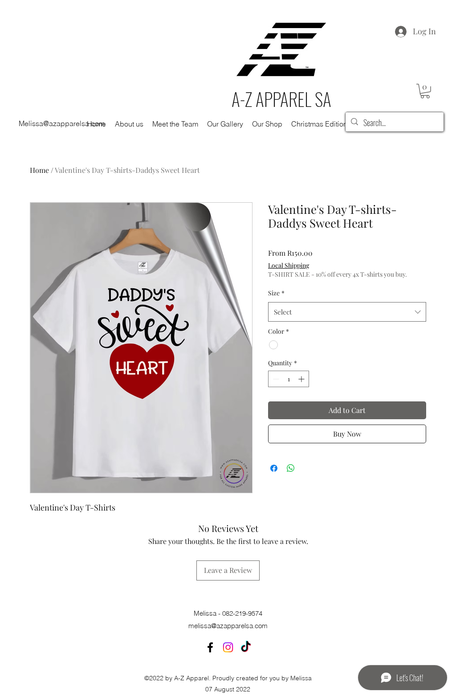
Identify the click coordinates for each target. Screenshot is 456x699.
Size (276, 293)
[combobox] (347, 312)
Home (39, 170)
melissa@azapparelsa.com (228, 625)
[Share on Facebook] (274, 468)
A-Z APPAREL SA (281, 99)
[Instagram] (228, 647)
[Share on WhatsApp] (290, 468)
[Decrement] (275, 379)
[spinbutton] (289, 379)
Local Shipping (288, 265)
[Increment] (302, 379)
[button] (425, 91)
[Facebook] (210, 647)
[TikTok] (245, 647)
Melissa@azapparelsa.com (62, 123)
